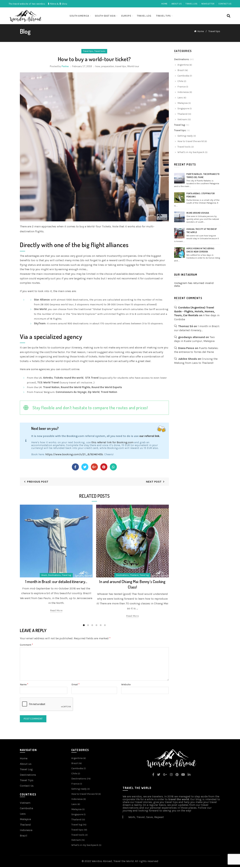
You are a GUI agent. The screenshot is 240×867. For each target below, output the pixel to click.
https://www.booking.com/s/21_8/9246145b (74, 454)
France (181, 86)
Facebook (75, 466)
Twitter (84, 466)
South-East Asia (105, 15)
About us (176, 3)
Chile (180, 81)
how (97, 66)
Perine (65, 66)
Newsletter (208, 3)
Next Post (153, 481)
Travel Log (26, 769)
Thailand (134, 575)
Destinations (54, 575)
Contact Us (224, 3)
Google (94, 466)
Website (126, 684)
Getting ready (185, 135)
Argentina (183, 64)
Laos (180, 97)
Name (24, 684)
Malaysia (182, 103)
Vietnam (182, 119)
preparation (107, 66)
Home (164, 3)
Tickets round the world (68, 377)
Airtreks (48, 377)
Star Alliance (42, 299)
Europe (126, 15)
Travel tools (99, 51)
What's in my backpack (190, 152)
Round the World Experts (107, 387)
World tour (133, 66)
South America (79, 15)
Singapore (183, 108)
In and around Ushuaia (197, 213)
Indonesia (183, 92)
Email (76, 684)
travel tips (120, 66)
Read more (56, 610)
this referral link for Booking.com (112, 442)
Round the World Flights (75, 387)
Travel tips (163, 15)
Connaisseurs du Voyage (71, 392)
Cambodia (183, 75)
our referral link (149, 436)
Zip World (93, 392)
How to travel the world (190, 141)
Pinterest (103, 466)
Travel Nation (51, 387)
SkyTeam (40, 323)
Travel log (191, 3)
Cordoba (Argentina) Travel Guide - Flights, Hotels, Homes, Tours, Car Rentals (194, 311)
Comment (26, 644)
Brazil (44, 575)
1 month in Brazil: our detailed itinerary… (56, 581)
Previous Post (37, 481)
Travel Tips (26, 780)
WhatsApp (113, 466)
